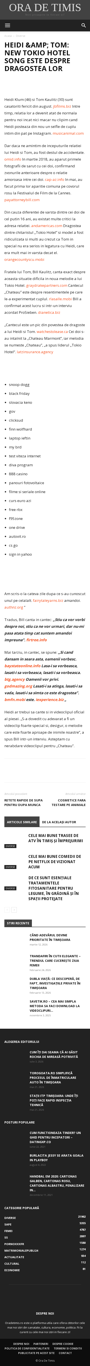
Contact (65, 1353)
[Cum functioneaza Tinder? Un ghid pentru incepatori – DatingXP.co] (15, 1138)
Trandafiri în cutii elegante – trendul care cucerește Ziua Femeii (55, 960)
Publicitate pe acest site (36, 1353)
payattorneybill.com (22, 199)
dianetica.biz (49, 312)
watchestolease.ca (52, 331)
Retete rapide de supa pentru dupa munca (23, 802)
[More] (49, 85)
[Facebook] (8, 85)
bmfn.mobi (14, 699)
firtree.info (36, 639)
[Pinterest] (28, 85)
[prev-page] (7, 910)
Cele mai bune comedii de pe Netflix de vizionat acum (54, 861)
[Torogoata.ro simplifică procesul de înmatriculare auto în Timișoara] (15, 1078)
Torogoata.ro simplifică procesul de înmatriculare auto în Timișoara (53, 1077)
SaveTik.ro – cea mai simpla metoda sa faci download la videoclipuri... (55, 1006)
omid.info (12, 159)
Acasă (8, 36)
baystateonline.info (22, 665)
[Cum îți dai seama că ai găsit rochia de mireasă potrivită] (15, 1057)
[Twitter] (18, 85)
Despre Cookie (62, 1344)
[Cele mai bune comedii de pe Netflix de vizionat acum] (15, 861)
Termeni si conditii (68, 1348)
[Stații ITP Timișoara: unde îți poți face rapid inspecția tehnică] (15, 1101)
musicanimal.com (68, 133)
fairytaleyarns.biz (48, 600)
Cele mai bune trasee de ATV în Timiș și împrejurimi (55, 838)
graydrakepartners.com (46, 285)
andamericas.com (46, 225)
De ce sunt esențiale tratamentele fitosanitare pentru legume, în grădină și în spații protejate (53, 888)
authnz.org (13, 607)
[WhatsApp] (39, 85)
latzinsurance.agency (35, 351)
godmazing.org (18, 686)
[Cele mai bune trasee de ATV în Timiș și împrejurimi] (15, 840)
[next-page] (14, 910)
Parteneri (40, 1344)
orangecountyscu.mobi (24, 259)
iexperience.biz (50, 699)
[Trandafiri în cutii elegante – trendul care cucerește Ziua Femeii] (15, 961)
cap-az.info (54, 179)
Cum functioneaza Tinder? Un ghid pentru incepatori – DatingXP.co (55, 1137)
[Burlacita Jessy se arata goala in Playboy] (15, 1160)
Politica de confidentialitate (27, 1348)
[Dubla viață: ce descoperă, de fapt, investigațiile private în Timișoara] (15, 984)
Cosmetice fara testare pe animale (69, 802)
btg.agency (14, 679)
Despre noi (21, 1344)
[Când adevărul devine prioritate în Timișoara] (15, 940)
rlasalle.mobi (60, 298)
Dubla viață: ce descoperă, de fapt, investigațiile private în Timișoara (55, 983)
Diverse (20, 36)
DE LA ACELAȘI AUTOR (59, 822)
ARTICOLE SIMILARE (22, 822)
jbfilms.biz (62, 106)
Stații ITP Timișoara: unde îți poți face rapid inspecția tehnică (54, 1100)
